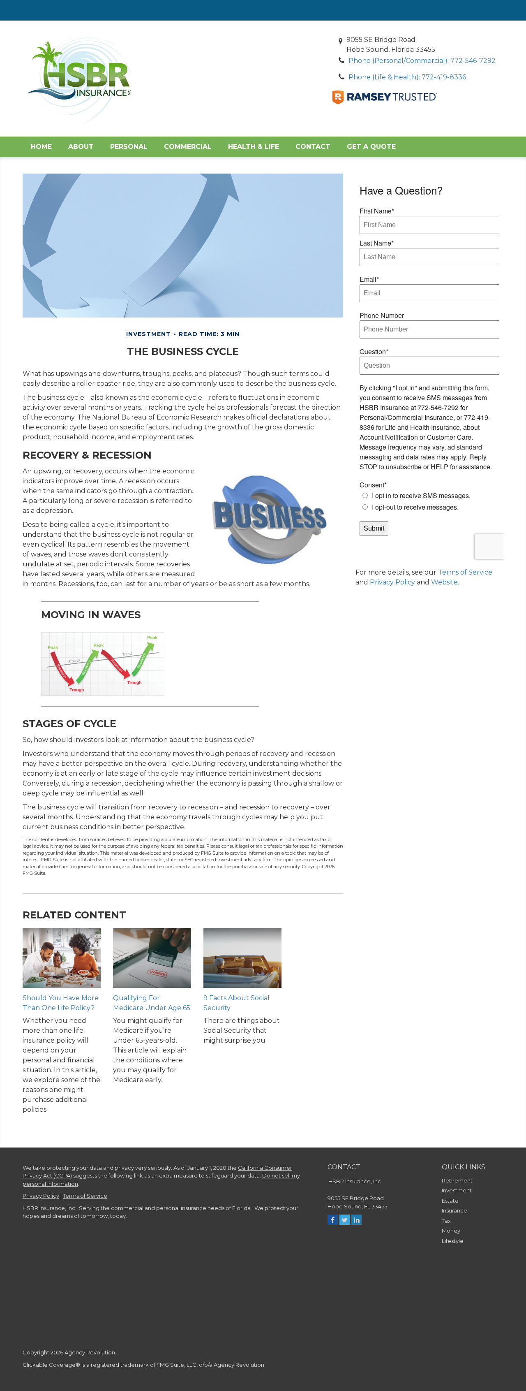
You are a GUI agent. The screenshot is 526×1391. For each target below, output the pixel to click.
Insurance (454, 1210)
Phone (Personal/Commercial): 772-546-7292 (422, 61)
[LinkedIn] (356, 1220)
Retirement (457, 1180)
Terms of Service (465, 572)
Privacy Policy (392, 582)
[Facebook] (333, 1220)
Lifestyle (453, 1241)
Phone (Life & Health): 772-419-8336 (407, 77)
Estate (450, 1200)
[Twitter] (344, 1220)
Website (444, 582)
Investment (457, 1190)
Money (451, 1230)
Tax (446, 1220)
